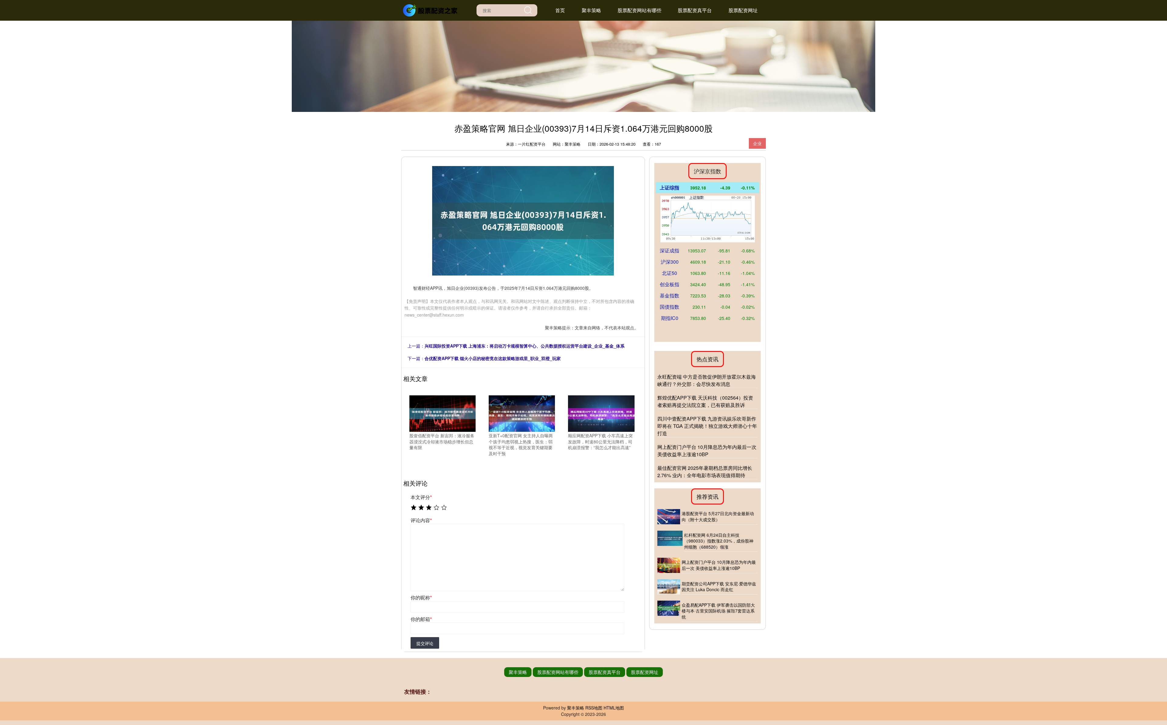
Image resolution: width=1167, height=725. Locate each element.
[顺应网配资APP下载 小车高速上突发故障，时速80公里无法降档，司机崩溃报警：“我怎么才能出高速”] (601, 413)
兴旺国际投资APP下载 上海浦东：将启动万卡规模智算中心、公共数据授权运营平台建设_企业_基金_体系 (525, 346)
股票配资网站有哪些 (639, 10)
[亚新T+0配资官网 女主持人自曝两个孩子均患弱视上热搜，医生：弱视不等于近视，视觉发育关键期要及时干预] (522, 413)
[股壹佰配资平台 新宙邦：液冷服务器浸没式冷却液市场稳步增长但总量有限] (442, 413)
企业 (757, 143)
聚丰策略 (591, 10)
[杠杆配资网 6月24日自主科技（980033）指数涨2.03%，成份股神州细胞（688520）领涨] (670, 541)
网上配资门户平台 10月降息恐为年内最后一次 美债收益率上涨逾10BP (706, 450)
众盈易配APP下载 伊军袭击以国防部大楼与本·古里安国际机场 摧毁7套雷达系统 (718, 611)
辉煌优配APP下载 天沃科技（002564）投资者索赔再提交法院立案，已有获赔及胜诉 (705, 401)
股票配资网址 (743, 10)
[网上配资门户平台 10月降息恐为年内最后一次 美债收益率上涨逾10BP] (668, 565)
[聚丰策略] (431, 10)
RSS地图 (593, 708)
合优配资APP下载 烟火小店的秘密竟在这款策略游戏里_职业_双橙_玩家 (493, 358)
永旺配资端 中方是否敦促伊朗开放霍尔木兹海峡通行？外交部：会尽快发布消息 (706, 380)
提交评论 (424, 643)
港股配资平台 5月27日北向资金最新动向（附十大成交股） (718, 516)
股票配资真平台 (695, 10)
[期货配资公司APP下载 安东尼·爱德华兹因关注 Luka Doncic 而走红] (668, 587)
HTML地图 (614, 708)
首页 (560, 10)
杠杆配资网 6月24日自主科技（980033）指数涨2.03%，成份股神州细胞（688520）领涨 (718, 541)
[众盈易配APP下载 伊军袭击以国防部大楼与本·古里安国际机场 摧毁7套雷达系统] (668, 611)
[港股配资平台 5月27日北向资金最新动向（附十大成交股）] (668, 516)
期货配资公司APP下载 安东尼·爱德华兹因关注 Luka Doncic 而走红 (719, 587)
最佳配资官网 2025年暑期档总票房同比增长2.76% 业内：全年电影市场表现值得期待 (704, 471)
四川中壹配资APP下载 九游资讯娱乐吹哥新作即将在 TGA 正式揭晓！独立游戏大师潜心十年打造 (707, 426)
